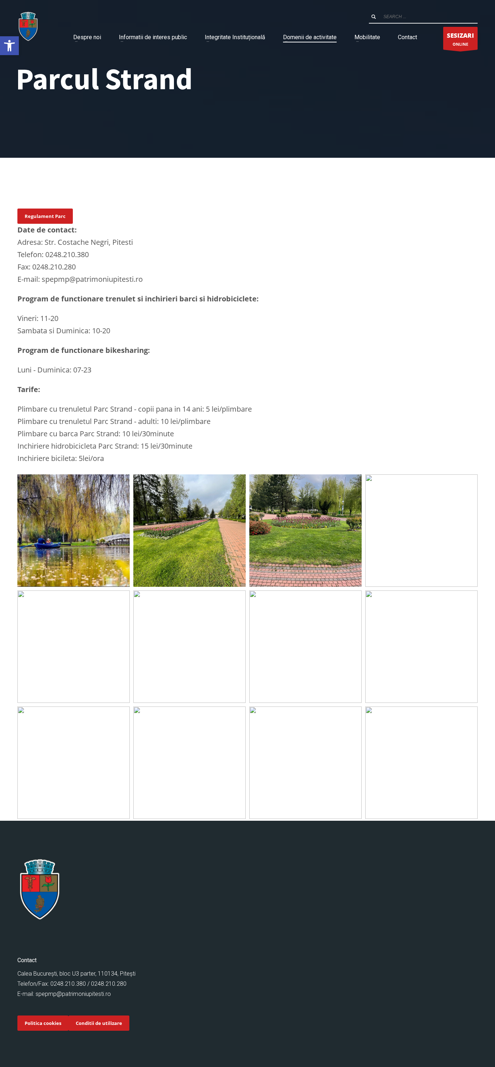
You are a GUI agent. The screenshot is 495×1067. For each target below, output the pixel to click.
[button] (9, 45)
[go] (373, 16)
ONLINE (460, 39)
